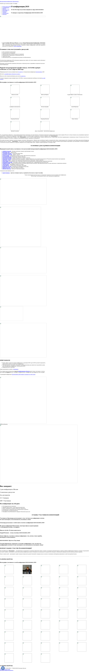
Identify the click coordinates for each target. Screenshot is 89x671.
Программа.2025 (5, 9)
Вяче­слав (6, 168)
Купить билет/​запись (6, 6)
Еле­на (6, 167)
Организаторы (5, 13)
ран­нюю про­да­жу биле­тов (24, 371)
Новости (4, 8)
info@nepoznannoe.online (5, 669)
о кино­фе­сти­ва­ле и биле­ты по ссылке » (12, 73)
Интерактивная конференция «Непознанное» (9, 1)
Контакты (4, 14)
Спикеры (4, 12)
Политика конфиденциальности (6, 670)
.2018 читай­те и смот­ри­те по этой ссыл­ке (23, 374)
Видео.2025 (4, 10)
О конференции (5, 7)
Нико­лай (6, 156)
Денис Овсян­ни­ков (17, 46)
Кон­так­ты (15, 369)
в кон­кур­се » (23, 76)
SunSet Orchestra (6, 172)
